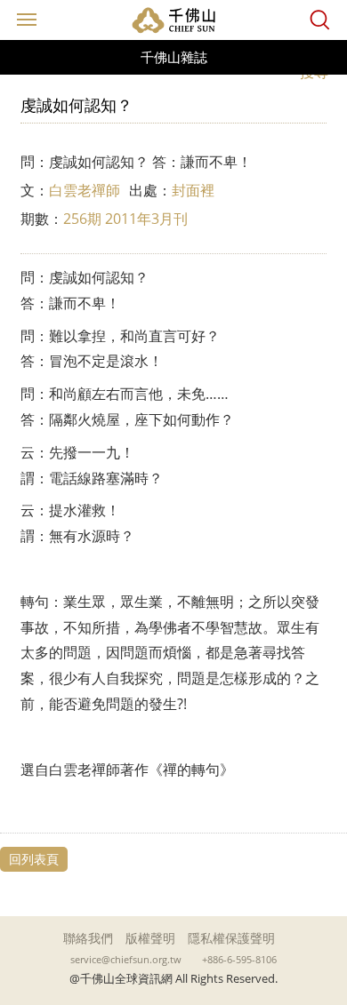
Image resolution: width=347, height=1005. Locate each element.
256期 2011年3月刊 (125, 218)
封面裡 (193, 190)
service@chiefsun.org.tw (126, 959)
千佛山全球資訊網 (173, 20)
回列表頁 (34, 858)
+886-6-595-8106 (239, 959)
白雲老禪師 (84, 190)
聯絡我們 (88, 937)
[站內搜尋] (320, 20)
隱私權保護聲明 (231, 937)
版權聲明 (150, 937)
